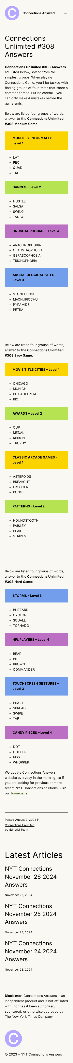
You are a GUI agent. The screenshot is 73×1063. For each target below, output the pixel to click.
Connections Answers (39, 13)
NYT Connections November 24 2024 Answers (31, 951)
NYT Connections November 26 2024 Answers (31, 876)
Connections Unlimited (19, 825)
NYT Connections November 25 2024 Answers (31, 914)
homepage (19, 793)
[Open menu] (65, 13)
